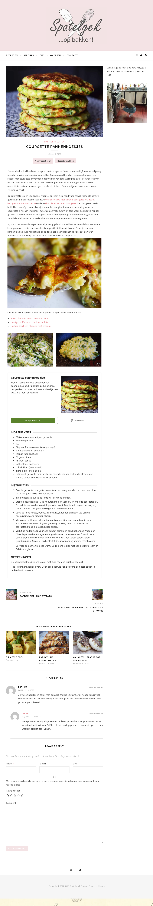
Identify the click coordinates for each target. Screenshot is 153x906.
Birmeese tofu (15, 657)
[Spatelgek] (76, 25)
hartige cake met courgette (21, 203)
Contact (72, 55)
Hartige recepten (54, 142)
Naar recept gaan (43, 160)
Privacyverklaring (97, 886)
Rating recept (13, 790)
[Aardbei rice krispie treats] (11, 594)
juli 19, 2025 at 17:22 (26, 690)
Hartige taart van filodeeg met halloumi (30, 325)
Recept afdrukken (66, 160)
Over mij (55, 55)
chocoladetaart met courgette (60, 203)
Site (75, 763)
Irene (25, 713)
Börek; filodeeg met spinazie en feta (29, 318)
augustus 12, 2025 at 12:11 (32, 716)
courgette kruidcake (84, 199)
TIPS (42, 55)
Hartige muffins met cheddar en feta (29, 322)
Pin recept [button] (79, 420)
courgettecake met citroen (59, 199)
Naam (10, 763)
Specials (28, 55)
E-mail (43, 763)
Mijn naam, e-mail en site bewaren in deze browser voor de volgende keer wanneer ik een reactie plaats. (52, 782)
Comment (11, 802)
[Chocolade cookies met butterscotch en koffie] (97, 594)
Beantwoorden (96, 687)
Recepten (12, 55)
